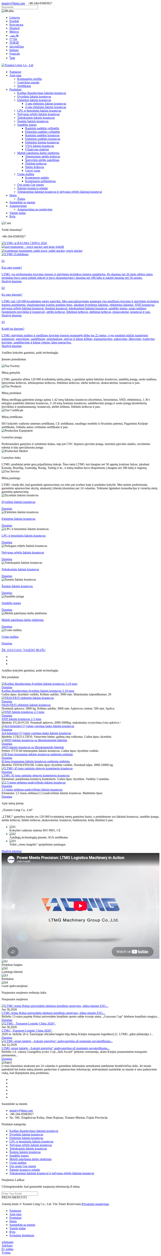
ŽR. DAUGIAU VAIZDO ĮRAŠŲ (24, 650)
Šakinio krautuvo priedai (32, 188)
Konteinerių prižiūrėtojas (40, 181)
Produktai (15, 89)
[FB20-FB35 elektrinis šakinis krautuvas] (28, 698)
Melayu (14, 31)
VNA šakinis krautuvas (39, 146)
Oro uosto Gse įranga (30, 184)
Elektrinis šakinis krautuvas (34, 100)
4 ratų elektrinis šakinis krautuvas (45, 107)
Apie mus (15, 75)
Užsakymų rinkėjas (37, 149)
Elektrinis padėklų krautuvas (42, 138)
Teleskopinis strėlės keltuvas (42, 156)
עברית (13, 39)
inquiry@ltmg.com (13, 3)
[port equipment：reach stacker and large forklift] (33, 246)
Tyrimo (6, 1252)
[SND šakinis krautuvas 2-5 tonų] (23, 712)
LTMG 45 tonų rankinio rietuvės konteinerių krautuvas (36, 775)
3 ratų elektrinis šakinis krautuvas (45, 103)
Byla (12, 216)
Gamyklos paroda (28, 82)
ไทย (12, 58)
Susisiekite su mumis (22, 202)
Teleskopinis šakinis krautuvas (36, 117)
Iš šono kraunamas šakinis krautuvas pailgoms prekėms (36, 761)
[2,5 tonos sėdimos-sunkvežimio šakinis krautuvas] (34, 782)
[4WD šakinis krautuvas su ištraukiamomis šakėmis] (34, 740)
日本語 (14, 42)
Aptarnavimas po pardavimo (34, 209)
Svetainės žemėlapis (21, 1235)
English (14, 21)
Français (14, 53)
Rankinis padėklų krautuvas (42, 135)
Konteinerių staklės (37, 177)
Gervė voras (32, 170)
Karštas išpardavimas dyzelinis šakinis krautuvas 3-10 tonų (38, 690)
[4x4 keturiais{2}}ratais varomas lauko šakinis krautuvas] (38, 726)
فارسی (14, 35)
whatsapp (7, 1242)
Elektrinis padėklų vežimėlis (42, 131)
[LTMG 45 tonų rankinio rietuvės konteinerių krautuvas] (37, 768)
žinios (13, 195)
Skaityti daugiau (12, 851)
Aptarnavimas (18, 206)
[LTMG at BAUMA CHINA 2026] (24, 243)
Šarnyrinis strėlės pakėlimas (42, 160)
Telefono (7, 1245)
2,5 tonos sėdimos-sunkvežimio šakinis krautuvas (32, 789)
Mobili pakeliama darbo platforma (38, 153)
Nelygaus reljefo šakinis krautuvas (38, 114)
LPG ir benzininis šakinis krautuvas (39, 110)
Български (16, 24)
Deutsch (14, 28)
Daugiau (7, 687)
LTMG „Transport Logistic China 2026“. (27, 1030)
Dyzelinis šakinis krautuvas (34, 96)
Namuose (15, 71)
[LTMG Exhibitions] (15, 254)
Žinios (21, 198)
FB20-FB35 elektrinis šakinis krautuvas (26, 705)
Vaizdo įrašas (17, 213)
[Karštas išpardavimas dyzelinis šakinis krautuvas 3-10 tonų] (39, 683)
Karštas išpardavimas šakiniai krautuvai (41, 93)
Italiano (14, 50)
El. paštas (7, 1249)
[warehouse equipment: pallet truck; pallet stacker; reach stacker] (42, 250)
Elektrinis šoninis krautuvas (42, 142)
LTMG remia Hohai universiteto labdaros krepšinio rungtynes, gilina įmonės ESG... (53, 1013)
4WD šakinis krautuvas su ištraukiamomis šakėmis (33, 747)
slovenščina (16, 46)
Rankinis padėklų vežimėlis (42, 128)
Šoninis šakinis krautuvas (32, 121)
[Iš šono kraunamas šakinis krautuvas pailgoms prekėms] (37, 754)
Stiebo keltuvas (34, 167)
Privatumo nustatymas (95, 1204)
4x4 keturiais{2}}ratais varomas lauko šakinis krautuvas (36, 733)
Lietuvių (14, 17)
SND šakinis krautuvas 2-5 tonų (21, 719)
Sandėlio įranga (27, 124)
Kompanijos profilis (29, 79)
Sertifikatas (24, 86)
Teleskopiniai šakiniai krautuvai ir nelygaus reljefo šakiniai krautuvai (59, 191)
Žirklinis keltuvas (36, 163)
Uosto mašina (25, 174)
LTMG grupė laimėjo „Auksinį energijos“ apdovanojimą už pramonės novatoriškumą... (56, 1048)
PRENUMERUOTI (14, 1197)
